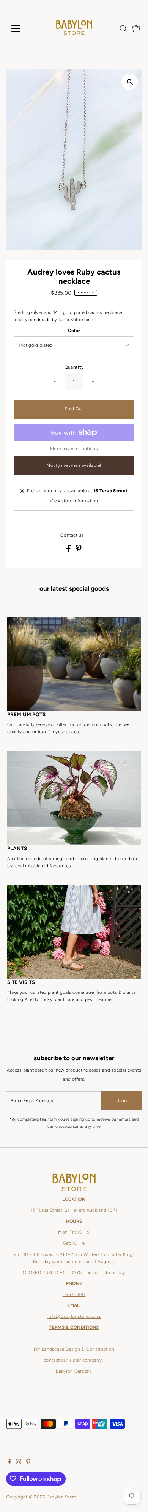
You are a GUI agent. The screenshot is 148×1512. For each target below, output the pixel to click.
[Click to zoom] (129, 81)
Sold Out (74, 408)
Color (74, 330)
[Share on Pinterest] (79, 550)
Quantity (74, 367)
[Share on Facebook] (69, 550)
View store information (74, 501)
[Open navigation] (22, 28)
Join (122, 1100)
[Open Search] (123, 28)
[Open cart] (136, 28)
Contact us (72, 535)
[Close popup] (136, 1297)
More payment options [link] (74, 448)
